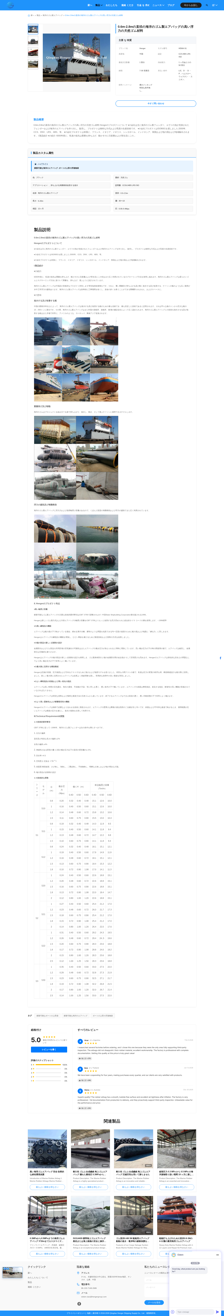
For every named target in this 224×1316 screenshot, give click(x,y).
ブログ (170, 5)
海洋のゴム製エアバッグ (53, 15)
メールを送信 (154, 1302)
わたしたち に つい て (112, 5)
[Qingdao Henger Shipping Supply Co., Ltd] (10, 5)
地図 (89, 1313)
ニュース (157, 5)
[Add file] (172, 1312)
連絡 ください (127, 5)
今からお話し (191, 5)
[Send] (217, 1312)
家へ (90, 5)
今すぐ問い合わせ (156, 103)
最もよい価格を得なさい (47, 1187)
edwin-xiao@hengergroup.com (94, 1297)
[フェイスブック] (220, 658)
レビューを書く (49, 1049)
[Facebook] (79, 1303)
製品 (97, 5)
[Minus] (217, 1254)
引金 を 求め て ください (143, 5)
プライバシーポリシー (76, 1313)
